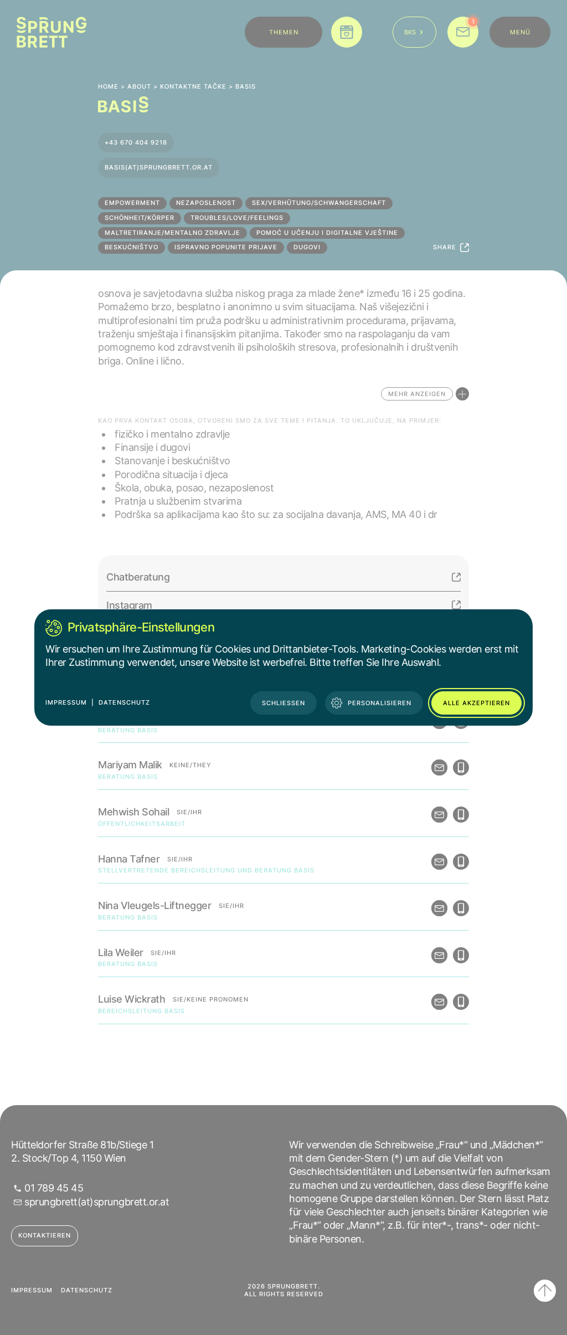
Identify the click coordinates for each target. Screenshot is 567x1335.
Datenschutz (124, 702)
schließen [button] (283, 703)
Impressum (66, 702)
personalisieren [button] (379, 703)
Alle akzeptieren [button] (476, 703)
